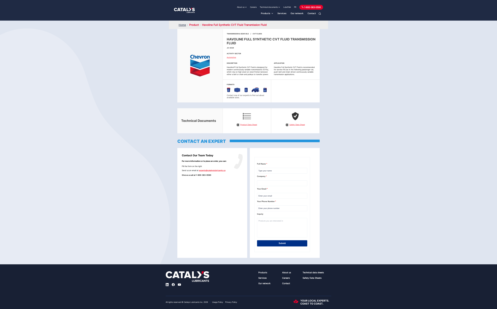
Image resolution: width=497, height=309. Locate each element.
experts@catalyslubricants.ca (212, 170)
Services (281, 13)
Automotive (231, 57)
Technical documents (269, 7)
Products (265, 13)
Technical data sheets (313, 272)
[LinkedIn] (167, 285)
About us (240, 7)
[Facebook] (173, 285)
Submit (282, 243)
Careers (253, 7)
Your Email (262, 189)
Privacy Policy (231, 302)
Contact (312, 13)
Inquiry (260, 214)
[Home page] (184, 10)
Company (262, 176)
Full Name (262, 164)
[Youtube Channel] (179, 285)
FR (295, 7)
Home (182, 24)
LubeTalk (287, 7)
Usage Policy (217, 302)
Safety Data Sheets (312, 278)
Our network (297, 13)
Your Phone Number (266, 201)
